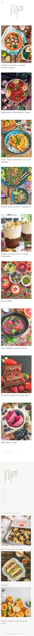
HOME (3, 489)
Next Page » (6, 453)
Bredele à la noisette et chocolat (12, 549)
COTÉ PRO (4, 506)
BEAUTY (3, 495)
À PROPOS (4, 492)
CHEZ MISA (17, 10)
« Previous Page (8, 451)
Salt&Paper (25, 633)
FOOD (3, 500)
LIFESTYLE (4, 497)
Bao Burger (5, 585)
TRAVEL (3, 503)
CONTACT (4, 509)
